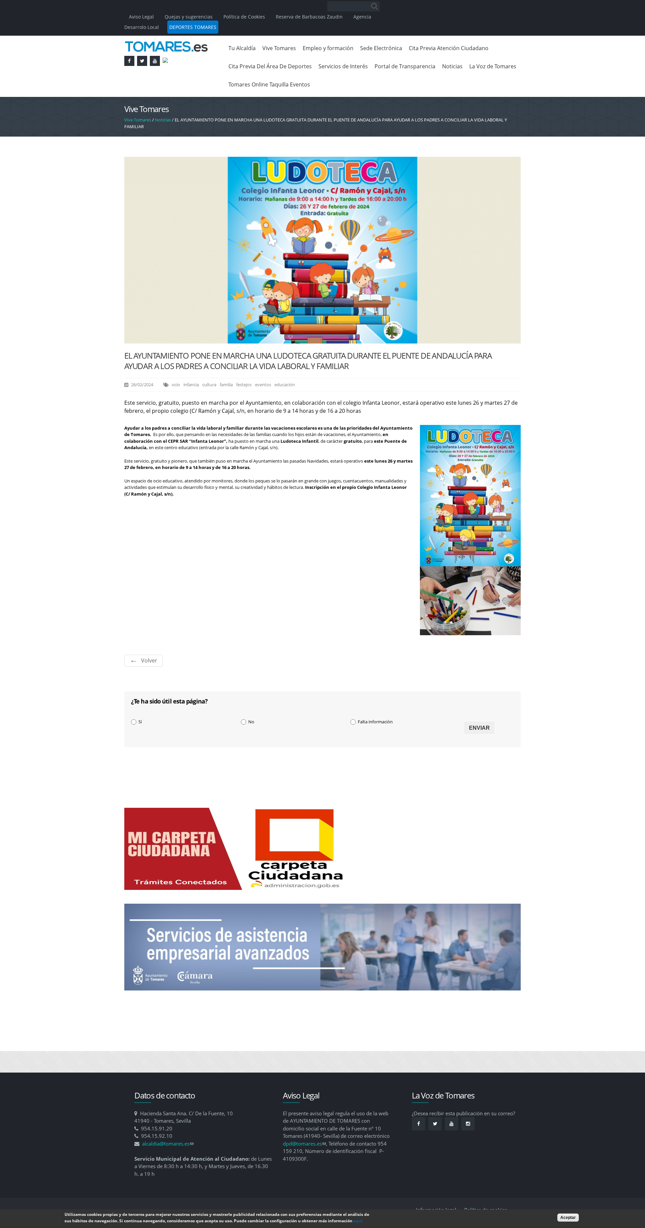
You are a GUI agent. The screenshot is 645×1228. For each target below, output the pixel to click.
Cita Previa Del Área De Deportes (270, 66)
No (251, 722)
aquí (357, 1221)
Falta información (375, 722)
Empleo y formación (328, 48)
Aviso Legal (142, 16)
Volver (149, 660)
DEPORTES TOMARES (192, 27)
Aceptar (568, 1217)
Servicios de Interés (343, 66)
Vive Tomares (279, 48)
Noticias (452, 66)
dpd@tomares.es (304, 1143)
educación (284, 385)
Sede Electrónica (381, 48)
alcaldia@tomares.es (168, 1143)
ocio (176, 385)
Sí (140, 722)
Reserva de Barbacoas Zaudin (309, 16)
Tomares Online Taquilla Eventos (269, 84)
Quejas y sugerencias (189, 16)
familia (226, 385)
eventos (263, 385)
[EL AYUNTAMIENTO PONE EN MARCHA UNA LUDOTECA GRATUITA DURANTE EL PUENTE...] (322, 340)
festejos (244, 385)
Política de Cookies (244, 16)
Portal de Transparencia (405, 66)
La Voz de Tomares (492, 66)
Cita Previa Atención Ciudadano (448, 48)
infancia (191, 385)
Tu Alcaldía (242, 48)
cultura (209, 385)
